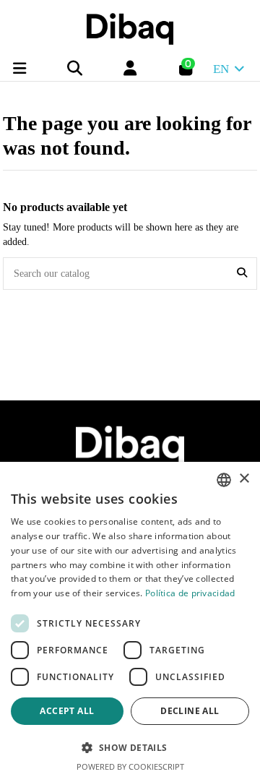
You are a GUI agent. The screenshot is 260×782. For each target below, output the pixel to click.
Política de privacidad (190, 593)
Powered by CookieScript (130, 766)
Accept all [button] (67, 711)
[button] (130, 747)
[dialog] (130, 622)
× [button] (243, 478)
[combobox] (224, 480)
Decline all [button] (189, 711)
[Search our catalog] (242, 273)
